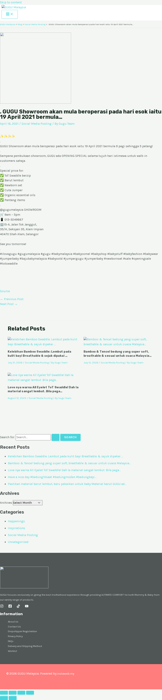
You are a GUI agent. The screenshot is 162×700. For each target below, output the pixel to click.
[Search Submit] (55, 437)
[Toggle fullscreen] (13, 693)
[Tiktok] (18, 607)
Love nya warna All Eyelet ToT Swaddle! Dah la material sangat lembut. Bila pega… (64, 470)
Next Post (9, 304)
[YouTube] (26, 607)
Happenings (16, 521)
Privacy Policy (15, 636)
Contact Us (14, 626)
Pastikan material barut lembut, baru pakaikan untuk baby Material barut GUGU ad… (67, 484)
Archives (6, 502)
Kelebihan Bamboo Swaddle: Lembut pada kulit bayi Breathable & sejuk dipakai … (65, 456)
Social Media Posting (37, 123)
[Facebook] (10, 607)
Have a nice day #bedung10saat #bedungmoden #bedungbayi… (52, 477)
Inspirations (16, 528)
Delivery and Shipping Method (25, 646)
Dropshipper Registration (22, 631)
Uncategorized (18, 542)
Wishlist (12, 650)
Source (5, 291)
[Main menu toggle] (10, 14)
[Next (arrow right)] (13, 698)
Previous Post (12, 299)
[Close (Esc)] (30, 693)
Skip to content (11, 2)
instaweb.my (65, 673)
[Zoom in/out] (4, 693)
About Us (13, 621)
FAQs (10, 641)
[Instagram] (2, 607)
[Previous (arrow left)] (4, 698)
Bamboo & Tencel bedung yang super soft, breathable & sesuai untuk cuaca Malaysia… (69, 463)
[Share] (21, 693)
